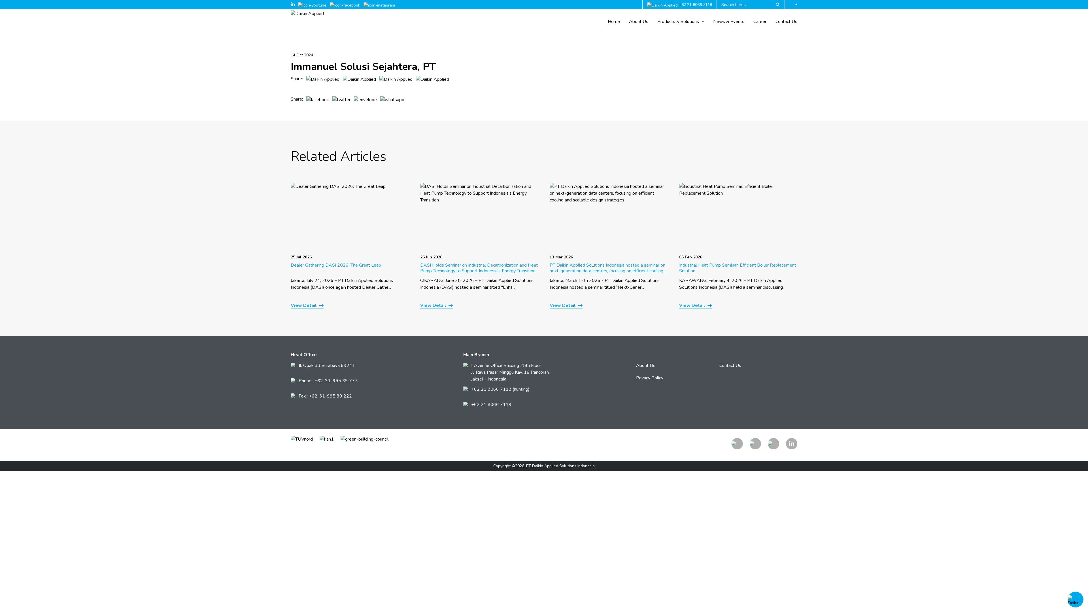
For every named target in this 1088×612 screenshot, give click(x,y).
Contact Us (786, 21)
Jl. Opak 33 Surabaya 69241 (327, 365)
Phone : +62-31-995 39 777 (328, 381)
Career (759, 21)
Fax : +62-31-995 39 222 (325, 396)
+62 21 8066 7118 (695, 4)
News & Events (728, 21)
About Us (638, 21)
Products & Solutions (678, 21)
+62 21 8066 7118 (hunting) (500, 389)
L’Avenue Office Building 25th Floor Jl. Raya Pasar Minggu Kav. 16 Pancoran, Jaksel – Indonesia (510, 372)
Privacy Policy (649, 378)
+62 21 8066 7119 (491, 404)
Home (614, 21)
